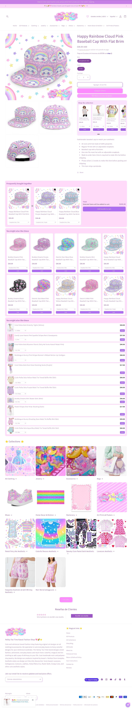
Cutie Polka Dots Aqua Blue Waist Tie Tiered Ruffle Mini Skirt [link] (37, 428)
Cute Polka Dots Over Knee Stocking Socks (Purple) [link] (33, 365)
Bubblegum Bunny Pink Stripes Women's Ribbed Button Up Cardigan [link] (40, 355)
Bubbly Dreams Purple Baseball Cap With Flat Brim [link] (40, 258)
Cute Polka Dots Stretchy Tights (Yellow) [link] (29, 325)
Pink (81, 69)
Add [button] (85, 129)
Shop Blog (69, 643)
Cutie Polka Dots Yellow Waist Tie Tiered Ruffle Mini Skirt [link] (35, 377)
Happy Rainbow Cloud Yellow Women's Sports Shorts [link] (98, 119)
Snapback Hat (84, 61)
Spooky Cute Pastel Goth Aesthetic (80, 551)
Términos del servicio (65, 705)
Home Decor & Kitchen (45, 515)
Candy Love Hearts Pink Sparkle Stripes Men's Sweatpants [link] (36, 335)
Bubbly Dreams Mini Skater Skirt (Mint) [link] (29, 398)
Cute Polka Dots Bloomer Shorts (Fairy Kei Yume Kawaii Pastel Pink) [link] (39, 344)
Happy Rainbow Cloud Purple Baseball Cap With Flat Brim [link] (44, 213)
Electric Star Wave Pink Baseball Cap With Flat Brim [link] (40, 299)
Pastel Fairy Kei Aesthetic (15, 551)
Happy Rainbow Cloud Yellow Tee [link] (84, 119)
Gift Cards (69, 647)
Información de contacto (91, 705)
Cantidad (80, 73)
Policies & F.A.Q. (71, 654)
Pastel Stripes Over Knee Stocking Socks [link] (29, 407)
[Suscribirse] (40, 679)
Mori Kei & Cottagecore (45, 590)
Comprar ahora (100, 91)
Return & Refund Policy (73, 657)
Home (68, 633)
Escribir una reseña (81, 616)
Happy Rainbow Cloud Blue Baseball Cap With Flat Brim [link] (69, 213)
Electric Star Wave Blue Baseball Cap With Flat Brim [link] (64, 258)
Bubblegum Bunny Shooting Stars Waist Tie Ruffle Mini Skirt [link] (37, 419)
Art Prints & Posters (105, 515)
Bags (99, 479)
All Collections (71, 640)
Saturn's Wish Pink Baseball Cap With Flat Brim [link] (88, 299)
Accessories (71, 479)
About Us (69, 650)
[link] (84, 110)
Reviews (69, 668)
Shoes (7, 515)
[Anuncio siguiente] (126, 6)
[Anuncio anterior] (6, 6)
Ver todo (66, 600)
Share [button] (81, 172)
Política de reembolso (38, 705)
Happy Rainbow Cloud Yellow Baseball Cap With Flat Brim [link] (65, 299)
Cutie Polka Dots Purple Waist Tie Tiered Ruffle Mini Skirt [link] (35, 387)
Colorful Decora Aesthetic (46, 551)
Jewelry (39, 479)
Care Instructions (72, 661)
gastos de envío (84, 49)
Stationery (70, 515)
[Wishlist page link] (88, 16)
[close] (33, 700)
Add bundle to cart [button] (104, 209)
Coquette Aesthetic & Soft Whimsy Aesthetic (18, 591)
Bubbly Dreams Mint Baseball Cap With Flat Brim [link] (88, 258)
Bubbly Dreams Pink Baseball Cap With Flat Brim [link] (16, 258)
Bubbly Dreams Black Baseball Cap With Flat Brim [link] (16, 299)
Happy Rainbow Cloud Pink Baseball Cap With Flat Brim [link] (19, 213)
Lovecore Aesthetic (104, 551)
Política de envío (77, 705)
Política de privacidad (52, 705)
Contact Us (69, 664)
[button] (7, 16)
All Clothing (10, 479)
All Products (70, 636)
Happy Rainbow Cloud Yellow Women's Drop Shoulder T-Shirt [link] (111, 120)
